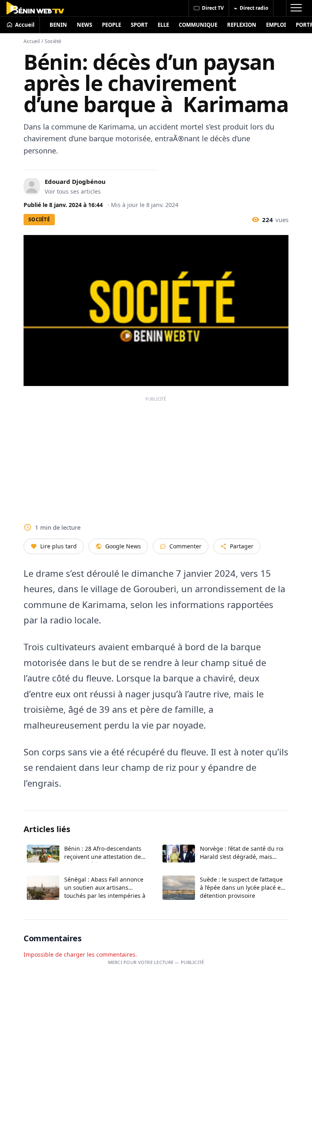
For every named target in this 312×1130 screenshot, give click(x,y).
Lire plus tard (58, 546)
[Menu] (296, 8)
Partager (242, 546)
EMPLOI (276, 24)
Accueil (32, 41)
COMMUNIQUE (198, 24)
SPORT (139, 24)
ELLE (163, 24)
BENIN (58, 24)
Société (53, 41)
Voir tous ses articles (73, 191)
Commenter (185, 546)
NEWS (84, 24)
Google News (123, 546)
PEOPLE (111, 24)
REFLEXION (241, 24)
